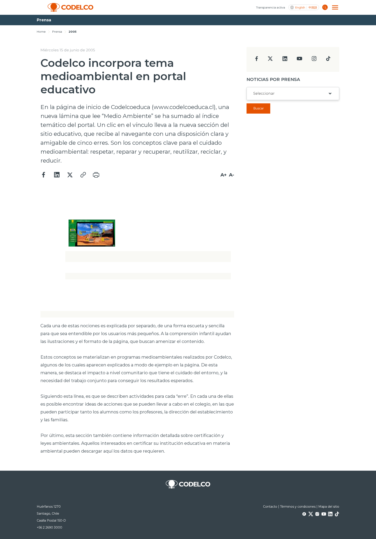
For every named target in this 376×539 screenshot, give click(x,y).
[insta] (314, 60)
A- (231, 175)
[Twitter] (70, 175)
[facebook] (256, 60)
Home (41, 31)
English (300, 7)
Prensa (57, 31)
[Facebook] (43, 175)
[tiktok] (328, 60)
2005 (73, 31)
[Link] (83, 175)
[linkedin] (284, 60)
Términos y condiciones (298, 507)
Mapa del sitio (328, 507)
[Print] (96, 175)
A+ (223, 175)
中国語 (313, 7)
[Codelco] (70, 7)
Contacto (270, 507)
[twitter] (270, 60)
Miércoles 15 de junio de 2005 (67, 50)
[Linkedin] (57, 175)
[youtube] (299, 60)
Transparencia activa (270, 7)
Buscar (258, 108)
